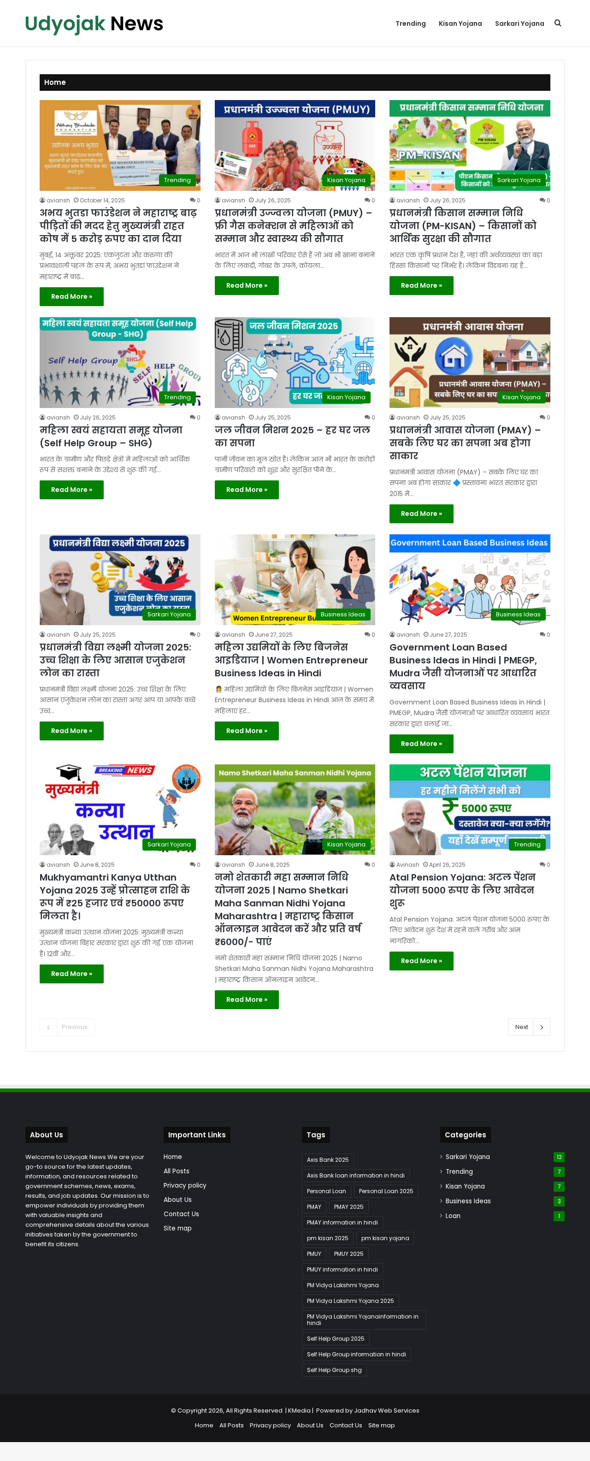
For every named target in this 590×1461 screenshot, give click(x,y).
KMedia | (302, 1410)
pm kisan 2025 (327, 1238)
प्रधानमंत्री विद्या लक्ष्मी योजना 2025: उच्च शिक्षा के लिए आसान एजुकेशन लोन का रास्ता (115, 660)
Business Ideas (468, 1201)
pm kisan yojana (385, 1238)
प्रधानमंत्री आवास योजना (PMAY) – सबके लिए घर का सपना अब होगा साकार (465, 443)
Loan (453, 1216)
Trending (410, 23)
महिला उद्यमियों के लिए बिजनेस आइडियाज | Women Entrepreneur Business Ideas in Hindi (291, 660)
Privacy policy (185, 1185)
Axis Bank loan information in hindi (356, 1175)
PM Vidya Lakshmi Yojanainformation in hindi (363, 1320)
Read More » (71, 296)
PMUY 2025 (349, 1254)
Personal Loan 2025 (386, 1191)
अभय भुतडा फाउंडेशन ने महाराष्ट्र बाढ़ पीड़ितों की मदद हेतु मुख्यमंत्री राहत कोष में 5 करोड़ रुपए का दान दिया (118, 226)
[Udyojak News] (94, 23)
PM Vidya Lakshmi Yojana (343, 1285)
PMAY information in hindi (342, 1222)
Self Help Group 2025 (336, 1339)
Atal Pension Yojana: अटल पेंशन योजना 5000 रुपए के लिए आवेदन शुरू (462, 890)
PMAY (314, 1207)
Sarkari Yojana (519, 23)
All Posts (176, 1171)
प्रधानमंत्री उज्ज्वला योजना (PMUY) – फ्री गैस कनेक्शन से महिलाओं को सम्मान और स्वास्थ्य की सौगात (293, 226)
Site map (178, 1228)
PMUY (314, 1254)
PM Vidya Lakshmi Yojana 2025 (350, 1301)
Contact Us (181, 1214)
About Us (178, 1199)
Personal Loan (326, 1191)
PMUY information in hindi (342, 1269)
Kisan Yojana (460, 23)
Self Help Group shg (334, 1370)
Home (173, 1157)
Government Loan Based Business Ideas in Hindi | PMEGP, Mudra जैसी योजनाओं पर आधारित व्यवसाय (463, 666)
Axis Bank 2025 (328, 1160)
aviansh (58, 200)
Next (521, 1027)
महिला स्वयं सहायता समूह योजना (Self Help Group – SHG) (111, 437)
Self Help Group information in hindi (356, 1354)
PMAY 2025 (349, 1207)
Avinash (407, 865)
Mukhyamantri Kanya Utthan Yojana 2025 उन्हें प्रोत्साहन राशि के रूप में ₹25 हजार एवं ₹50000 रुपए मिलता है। (115, 897)
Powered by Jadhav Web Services (367, 1410)
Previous (75, 1027)
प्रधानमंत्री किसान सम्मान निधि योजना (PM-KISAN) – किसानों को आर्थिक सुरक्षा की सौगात (463, 226)
